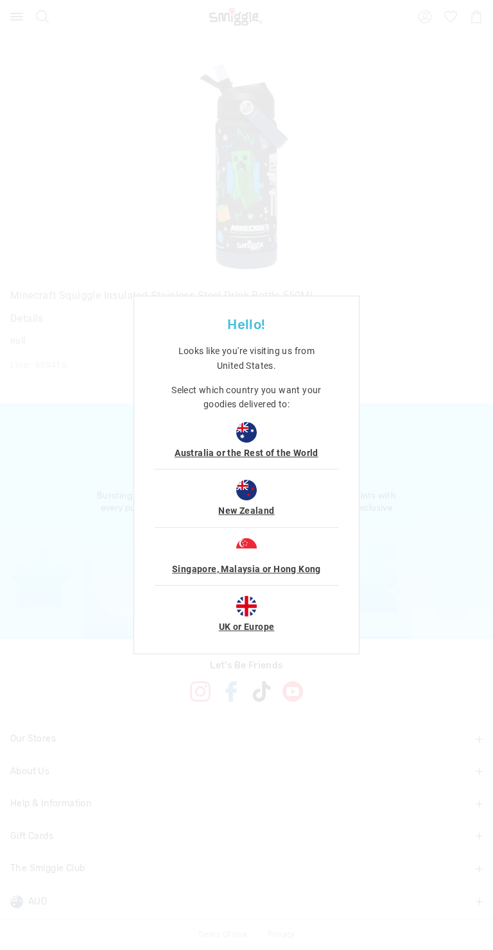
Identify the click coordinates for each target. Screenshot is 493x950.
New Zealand (246, 510)
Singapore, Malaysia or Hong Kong (246, 569)
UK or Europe (247, 627)
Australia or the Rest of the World (246, 453)
